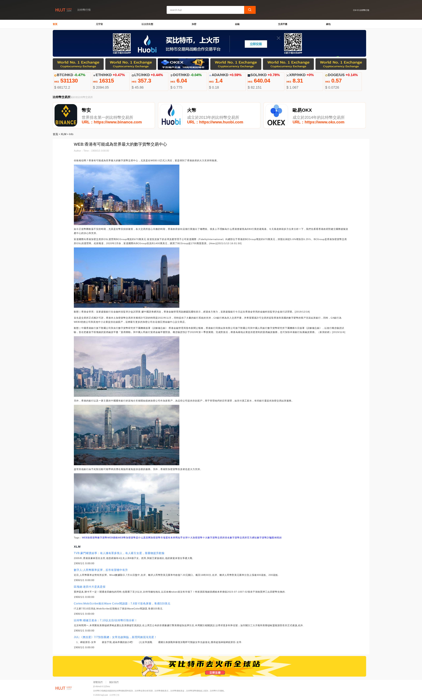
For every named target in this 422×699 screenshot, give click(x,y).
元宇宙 (99, 24)
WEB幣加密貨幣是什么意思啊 (134, 537)
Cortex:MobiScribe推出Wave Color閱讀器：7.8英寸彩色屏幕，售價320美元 (122, 603)
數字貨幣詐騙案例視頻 (269, 537)
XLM (63, 134)
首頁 (55, 24)
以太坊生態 (147, 24)
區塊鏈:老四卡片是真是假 (90, 586)
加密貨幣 (92, 537)
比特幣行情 (114, 695)
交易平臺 (282, 24)
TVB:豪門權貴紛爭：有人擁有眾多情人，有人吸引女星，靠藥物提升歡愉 (119, 553)
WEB (85, 537)
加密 (194, 24)
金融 (237, 24)
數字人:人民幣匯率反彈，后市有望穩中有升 (101, 570)
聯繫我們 (98, 682)
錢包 (328, 24)
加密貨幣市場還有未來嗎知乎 (167, 537)
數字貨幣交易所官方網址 (243, 537)
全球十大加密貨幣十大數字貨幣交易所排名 (206, 537)
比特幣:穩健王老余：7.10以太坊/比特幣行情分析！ (105, 620)
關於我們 (114, 682)
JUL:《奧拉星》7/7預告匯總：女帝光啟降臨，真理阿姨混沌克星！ (115, 637)
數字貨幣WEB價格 (107, 537)
